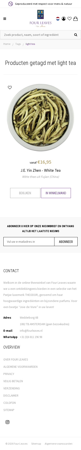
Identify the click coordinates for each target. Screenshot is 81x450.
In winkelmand (56, 193)
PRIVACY (8, 374)
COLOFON (9, 403)
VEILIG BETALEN (13, 381)
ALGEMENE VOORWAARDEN (20, 367)
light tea (30, 44)
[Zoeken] (76, 34)
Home (6, 44)
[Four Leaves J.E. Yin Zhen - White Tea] (40, 117)
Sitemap (36, 443)
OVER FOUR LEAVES (15, 359)
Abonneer (66, 242)
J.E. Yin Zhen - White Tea (40, 170)
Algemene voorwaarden (58, 443)
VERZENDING (11, 388)
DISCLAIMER (10, 395)
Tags (18, 44)
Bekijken (25, 193)
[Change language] (58, 19)
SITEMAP (8, 410)
